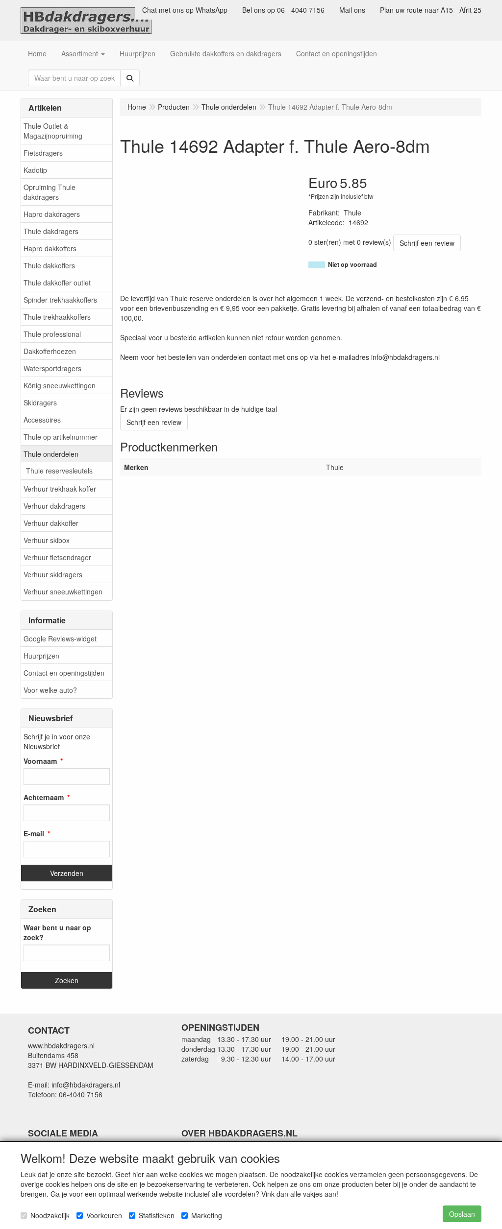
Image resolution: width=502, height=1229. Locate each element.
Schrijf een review (427, 243)
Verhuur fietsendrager (57, 557)
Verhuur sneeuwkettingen (63, 591)
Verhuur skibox (47, 540)
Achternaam (44, 797)
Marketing (206, 1215)
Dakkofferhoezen (50, 351)
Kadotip (35, 170)
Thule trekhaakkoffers (57, 317)
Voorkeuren (104, 1215)
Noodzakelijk (50, 1215)
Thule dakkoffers (49, 265)
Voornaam (40, 761)
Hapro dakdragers (52, 214)
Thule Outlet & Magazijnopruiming (53, 131)
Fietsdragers (43, 153)
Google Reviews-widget (60, 638)
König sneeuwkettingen (60, 385)
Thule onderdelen (51, 454)
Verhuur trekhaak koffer (60, 489)
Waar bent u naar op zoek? (57, 932)
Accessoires (42, 420)
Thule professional (52, 334)
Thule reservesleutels (59, 470)
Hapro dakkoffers (50, 248)
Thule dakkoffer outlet (57, 282)
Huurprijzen (41, 656)
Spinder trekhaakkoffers (60, 300)
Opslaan (462, 1214)
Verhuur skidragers (53, 574)
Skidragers (40, 402)
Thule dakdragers (51, 231)
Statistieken (157, 1215)
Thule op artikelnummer (61, 437)
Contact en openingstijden (64, 673)
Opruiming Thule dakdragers (49, 192)
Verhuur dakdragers (54, 506)
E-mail (34, 833)
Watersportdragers (52, 368)
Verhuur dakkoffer (51, 523)
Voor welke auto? (50, 690)
